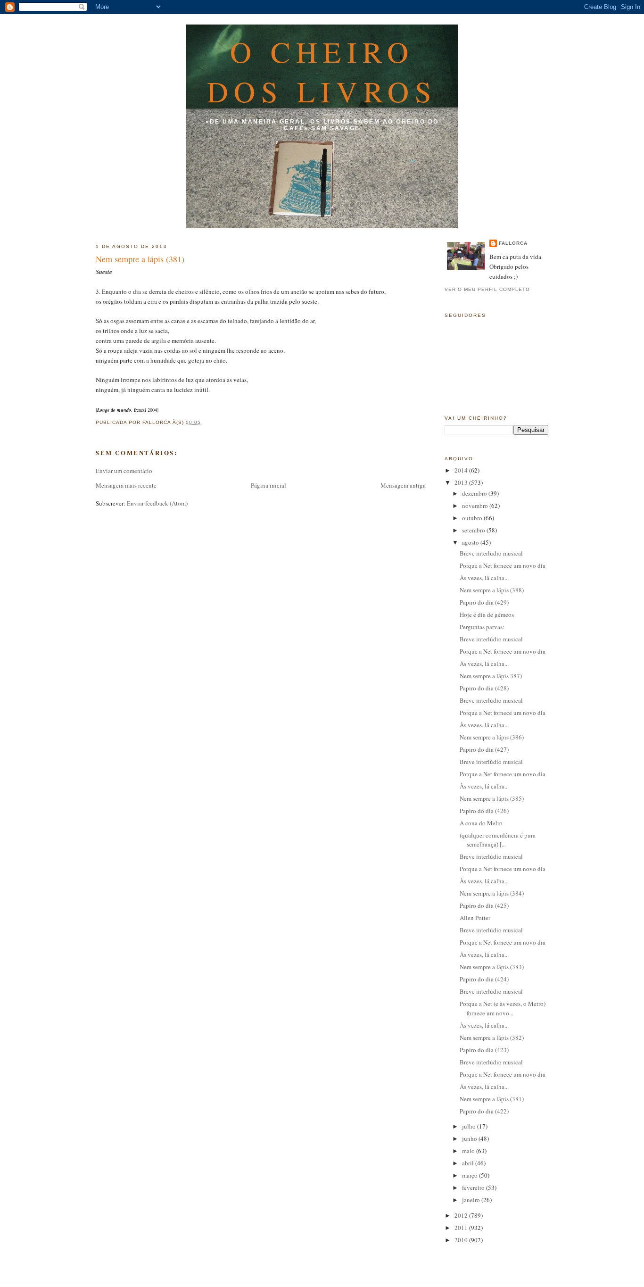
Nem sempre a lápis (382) (492, 1037)
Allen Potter (475, 917)
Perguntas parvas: (482, 627)
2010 (461, 1240)
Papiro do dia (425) (484, 905)
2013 (461, 482)
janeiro (471, 1200)
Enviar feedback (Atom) (157, 503)
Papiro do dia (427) (484, 749)
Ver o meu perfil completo (487, 289)
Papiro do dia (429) (484, 602)
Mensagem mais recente (126, 485)
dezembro (475, 493)
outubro (473, 518)
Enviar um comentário (124, 470)
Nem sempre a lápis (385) (492, 798)
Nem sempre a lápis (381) (140, 259)
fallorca (513, 243)
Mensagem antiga (403, 485)
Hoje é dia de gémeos (487, 614)
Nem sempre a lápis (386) (492, 737)
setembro (474, 530)
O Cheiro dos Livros (322, 71)
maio (469, 1150)
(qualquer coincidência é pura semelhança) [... (498, 840)
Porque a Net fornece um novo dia (502, 565)
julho (469, 1126)
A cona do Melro (481, 823)
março (470, 1175)
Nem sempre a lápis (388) (492, 590)
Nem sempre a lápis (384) (492, 893)
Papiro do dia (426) (484, 810)
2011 (461, 1227)
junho (470, 1138)
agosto (471, 542)
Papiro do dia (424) (484, 979)
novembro (475, 505)
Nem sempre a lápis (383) (492, 967)
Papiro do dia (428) (484, 688)
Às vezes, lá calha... (484, 577)
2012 (461, 1215)
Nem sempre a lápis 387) (491, 676)
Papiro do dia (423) (484, 1050)
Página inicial (268, 485)
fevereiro (474, 1187)
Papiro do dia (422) (484, 1111)
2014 (461, 470)
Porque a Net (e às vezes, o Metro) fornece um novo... (502, 1008)
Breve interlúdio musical (491, 553)
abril (468, 1163)
